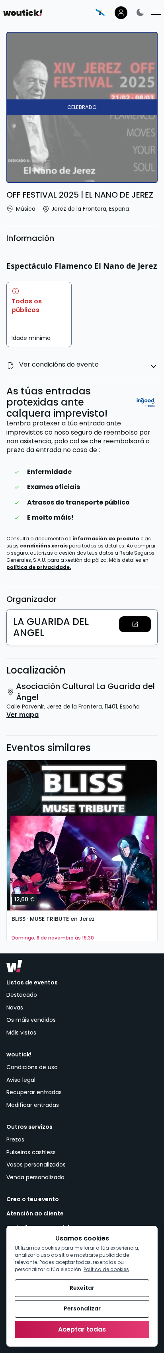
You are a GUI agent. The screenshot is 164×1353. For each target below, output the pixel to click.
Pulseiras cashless (31, 1152)
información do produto (106, 538)
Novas (14, 1007)
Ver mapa (22, 714)
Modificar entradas (32, 1105)
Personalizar (82, 1308)
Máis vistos (21, 1033)
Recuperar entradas (34, 1092)
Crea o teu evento (32, 1199)
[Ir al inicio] (14, 966)
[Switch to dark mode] (140, 12)
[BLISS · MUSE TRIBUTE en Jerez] (82, 835)
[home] (23, 13)
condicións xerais (44, 545)
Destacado (21, 995)
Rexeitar (82, 1288)
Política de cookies (106, 1269)
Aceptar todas (82, 1329)
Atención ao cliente (35, 1213)
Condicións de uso (32, 1067)
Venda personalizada (35, 1177)
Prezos (15, 1139)
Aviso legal (20, 1080)
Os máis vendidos (31, 1020)
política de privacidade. (38, 567)
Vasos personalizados (36, 1165)
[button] (135, 624)
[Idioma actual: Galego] (100, 12)
